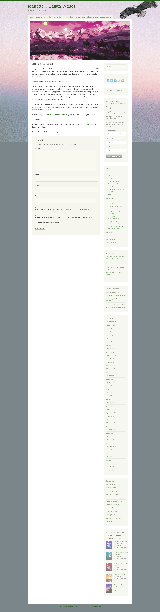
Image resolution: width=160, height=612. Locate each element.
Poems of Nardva (113, 219)
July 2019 (108, 338)
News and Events (111, 508)
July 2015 (108, 436)
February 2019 (110, 349)
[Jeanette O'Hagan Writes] (80, 40)
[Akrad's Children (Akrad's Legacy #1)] (110, 555)
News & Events (80, 17)
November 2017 (111, 376)
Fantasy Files (68, 17)
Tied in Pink (111, 192)
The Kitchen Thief (115, 209)
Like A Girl (111, 186)
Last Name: (110, 147)
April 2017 (109, 399)
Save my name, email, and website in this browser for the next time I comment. (62, 209)
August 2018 (110, 362)
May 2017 (109, 396)
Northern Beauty (115, 221)
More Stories (112, 201)
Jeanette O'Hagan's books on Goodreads (114, 537)
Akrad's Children (111, 488)
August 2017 (110, 386)
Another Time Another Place (116, 189)
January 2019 (110, 352)
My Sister (112, 216)
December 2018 (111, 355)
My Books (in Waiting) (112, 504)
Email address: (111, 130)
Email (37, 185)
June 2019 (109, 342)
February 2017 (110, 403)
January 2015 (110, 443)
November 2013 (111, 467)
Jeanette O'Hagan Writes (51, 6)
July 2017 (108, 389)
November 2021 (111, 322)
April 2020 (109, 332)
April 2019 (109, 345)
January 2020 (110, 335)
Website (37, 196)
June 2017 (109, 393)
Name (37, 174)
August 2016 (110, 416)
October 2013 (110, 470)
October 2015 (110, 433)
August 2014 (110, 450)
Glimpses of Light (113, 184)
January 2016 (110, 426)
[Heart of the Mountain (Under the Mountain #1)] (110, 544)
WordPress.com (96, 606)
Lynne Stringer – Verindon (114, 278)
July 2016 (108, 420)
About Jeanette (92, 17)
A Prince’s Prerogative (116, 206)
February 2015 (110, 440)
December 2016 (111, 409)
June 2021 (109, 328)
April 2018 (109, 366)
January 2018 (110, 372)
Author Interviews (111, 491)
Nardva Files (57, 17)
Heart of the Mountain (114, 181)
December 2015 (111, 430)
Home (31, 17)
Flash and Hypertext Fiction (114, 501)
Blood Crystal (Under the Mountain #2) (121, 564)
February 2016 (110, 423)
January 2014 (110, 463)
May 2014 (109, 457)
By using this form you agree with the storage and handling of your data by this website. (66, 217)
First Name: (110, 139)
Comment (38, 148)
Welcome (38, 17)
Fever (111, 204)
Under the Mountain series (114, 518)
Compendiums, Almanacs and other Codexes (116, 227)
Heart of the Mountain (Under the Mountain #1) (123, 542)
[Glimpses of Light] (110, 578)
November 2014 (111, 447)
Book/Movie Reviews (112, 494)
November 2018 (111, 359)
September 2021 (111, 325)
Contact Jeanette (106, 17)
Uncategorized (110, 515)
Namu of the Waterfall (116, 224)
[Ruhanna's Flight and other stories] (110, 588)
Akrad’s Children (113, 194)
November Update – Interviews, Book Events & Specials (115, 258)
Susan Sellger (110, 299)
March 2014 (109, 460)
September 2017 (111, 382)
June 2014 (109, 453)
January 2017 (110, 406)
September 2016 (111, 413)
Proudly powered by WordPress (68, 606)
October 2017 (110, 379)
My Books (47, 17)
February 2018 (110, 369)
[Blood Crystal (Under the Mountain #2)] (110, 566)
